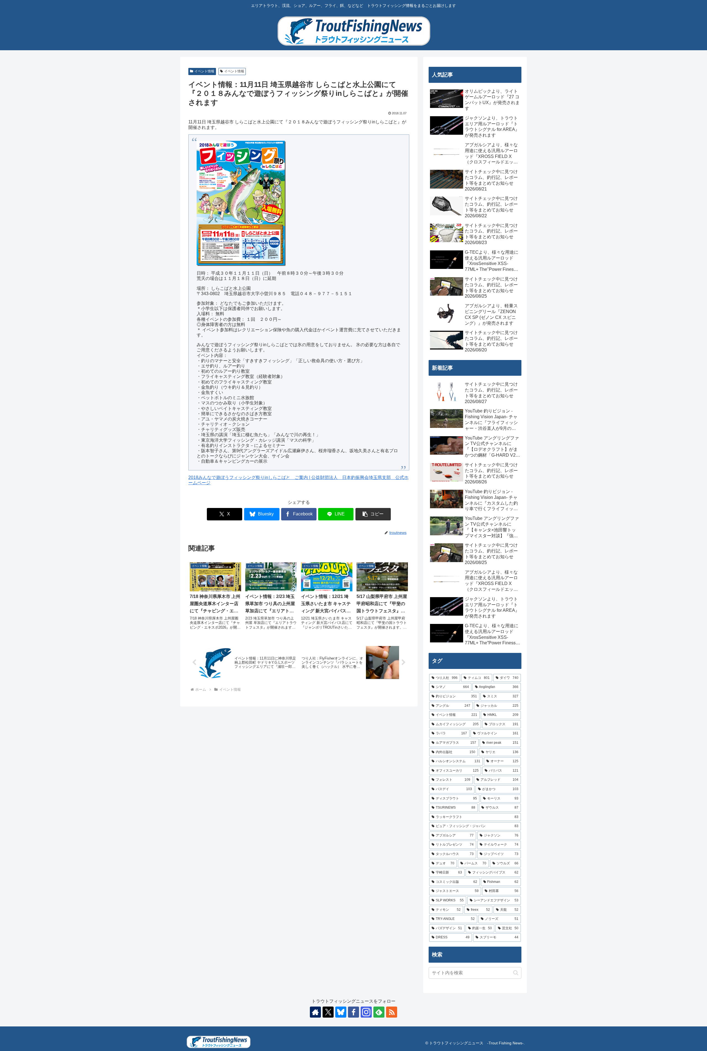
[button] (373, 514)
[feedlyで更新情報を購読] (378, 1012)
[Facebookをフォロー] (353, 1012)
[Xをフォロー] (328, 1012)
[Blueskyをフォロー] (340, 1012)
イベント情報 (204, 71)
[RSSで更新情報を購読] (391, 1012)
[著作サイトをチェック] (315, 1012)
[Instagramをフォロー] (366, 1012)
